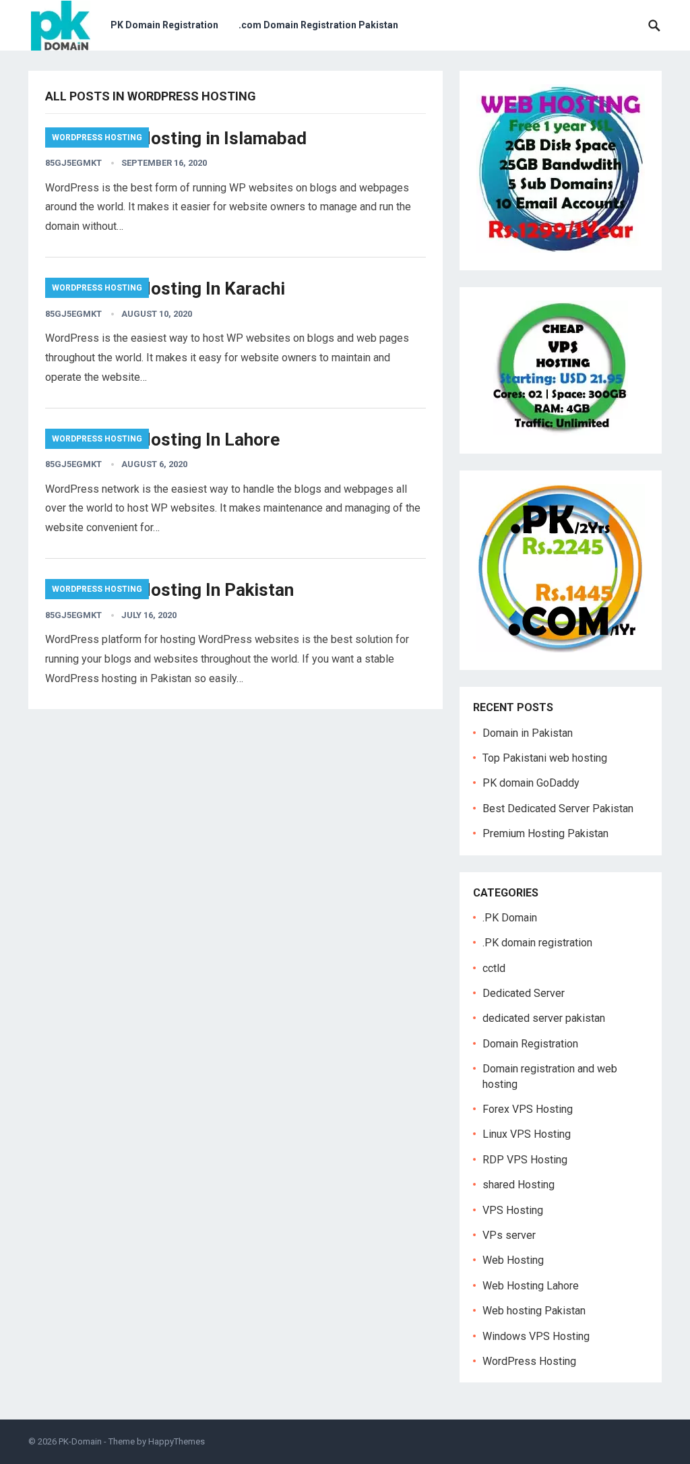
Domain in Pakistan (527, 733)
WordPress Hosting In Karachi (165, 288)
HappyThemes (176, 1441)
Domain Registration (530, 1043)
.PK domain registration (537, 942)
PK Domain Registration (164, 25)
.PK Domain (509, 917)
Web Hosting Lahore (530, 1285)
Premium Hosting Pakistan (545, 833)
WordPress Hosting (97, 137)
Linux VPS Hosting (526, 1134)
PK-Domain (80, 1441)
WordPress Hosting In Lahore (162, 439)
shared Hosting (518, 1184)
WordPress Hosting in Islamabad (176, 138)
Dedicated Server (523, 993)
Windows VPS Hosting (536, 1336)
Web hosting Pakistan (534, 1310)
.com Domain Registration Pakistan (318, 25)
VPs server (509, 1235)
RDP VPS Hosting (524, 1159)
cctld (493, 968)
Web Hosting (513, 1260)
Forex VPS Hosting (527, 1109)
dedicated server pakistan (543, 1018)
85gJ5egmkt (73, 163)
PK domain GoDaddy (530, 782)
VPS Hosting (512, 1210)
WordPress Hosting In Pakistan (169, 590)
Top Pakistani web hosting (544, 758)
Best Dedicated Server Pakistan (557, 808)
